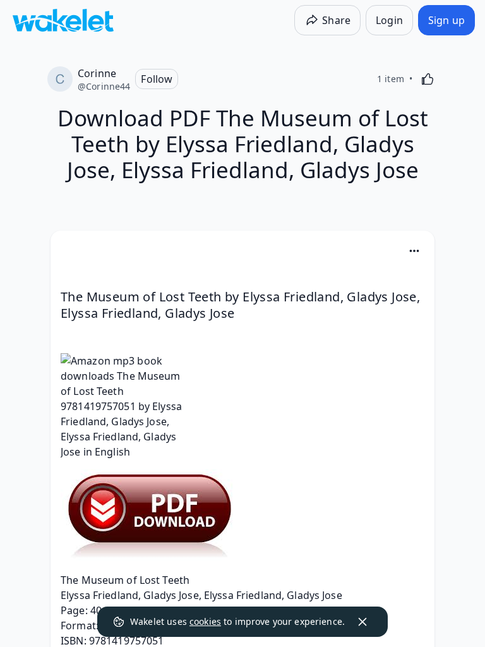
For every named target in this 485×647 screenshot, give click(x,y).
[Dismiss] (362, 622)
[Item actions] (414, 251)
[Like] (427, 79)
